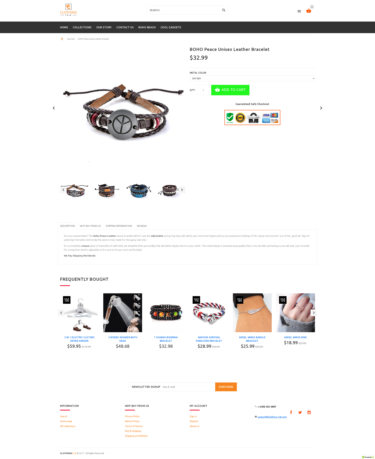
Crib (68, 453)
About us (194, 426)
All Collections (67, 426)
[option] (74, 189)
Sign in (193, 416)
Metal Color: (198, 72)
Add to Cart (233, 90)
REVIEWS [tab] (142, 226)
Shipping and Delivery (136, 436)
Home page (66, 421)
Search (63, 416)
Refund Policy (132, 421)
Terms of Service (134, 426)
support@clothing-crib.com (272, 417)
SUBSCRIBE (226, 386)
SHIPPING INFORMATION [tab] (119, 226)
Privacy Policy (132, 416)
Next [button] (182, 189)
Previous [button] (63, 189)
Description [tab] (67, 226)
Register (194, 421)
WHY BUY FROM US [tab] (90, 226)
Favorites (71, 39)
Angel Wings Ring (295, 337)
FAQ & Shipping (133, 431)
